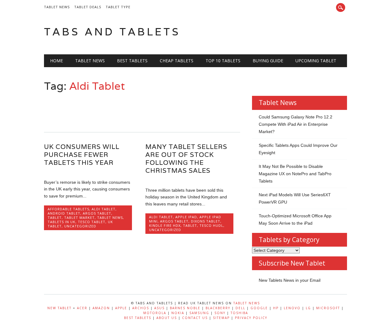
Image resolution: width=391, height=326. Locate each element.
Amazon (101, 308)
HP (276, 308)
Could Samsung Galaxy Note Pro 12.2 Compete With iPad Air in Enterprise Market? (295, 124)
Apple (121, 308)
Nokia (177, 313)
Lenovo (292, 308)
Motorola (154, 313)
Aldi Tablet (103, 209)
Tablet (55, 217)
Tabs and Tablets (112, 31)
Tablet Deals (87, 7)
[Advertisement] (155, 109)
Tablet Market (79, 217)
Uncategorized (80, 226)
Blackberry (218, 308)
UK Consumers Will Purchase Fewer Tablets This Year (81, 155)
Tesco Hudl (211, 225)
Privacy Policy (251, 318)
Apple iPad (186, 217)
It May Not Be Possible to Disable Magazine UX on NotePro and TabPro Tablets (295, 173)
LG (308, 308)
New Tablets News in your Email (289, 280)
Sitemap (221, 318)
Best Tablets (132, 60)
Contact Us (195, 318)
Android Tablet (64, 213)
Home (56, 60)
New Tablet (59, 308)
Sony (219, 313)
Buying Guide (268, 60)
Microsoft (328, 308)
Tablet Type (118, 7)
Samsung (199, 313)
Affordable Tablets (68, 209)
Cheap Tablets (176, 60)
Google (259, 308)
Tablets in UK (61, 221)
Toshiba (239, 313)
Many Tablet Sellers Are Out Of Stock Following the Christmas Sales (186, 159)
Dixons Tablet (205, 221)
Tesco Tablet (91, 221)
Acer (82, 308)
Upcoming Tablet (315, 60)
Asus (159, 308)
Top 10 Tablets (223, 60)
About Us (166, 318)
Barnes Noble (185, 308)
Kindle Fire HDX (165, 225)
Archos (140, 308)
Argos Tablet (97, 213)
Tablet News (57, 7)
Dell (240, 308)
